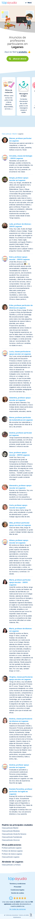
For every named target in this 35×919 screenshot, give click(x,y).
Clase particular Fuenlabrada (12, 837)
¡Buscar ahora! (19, 59)
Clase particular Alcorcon (11, 840)
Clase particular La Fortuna (11, 865)
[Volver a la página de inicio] (9, 2)
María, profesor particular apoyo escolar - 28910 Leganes (20, 582)
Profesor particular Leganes (11, 848)
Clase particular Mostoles (11, 831)
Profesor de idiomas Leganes (12, 851)
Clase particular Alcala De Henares (14, 834)
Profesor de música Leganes (12, 854)
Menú (30, 3)
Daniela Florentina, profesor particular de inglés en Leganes (20, 791)
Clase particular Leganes (10, 857)
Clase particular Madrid (10, 828)
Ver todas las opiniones (17, 909)
